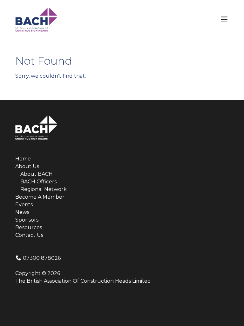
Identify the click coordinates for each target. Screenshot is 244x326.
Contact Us (29, 235)
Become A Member (39, 197)
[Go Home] (36, 19)
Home (23, 159)
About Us (27, 166)
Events (24, 205)
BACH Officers (38, 182)
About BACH (36, 174)
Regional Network (43, 189)
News (22, 212)
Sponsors (26, 220)
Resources (28, 227)
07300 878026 (41, 258)
